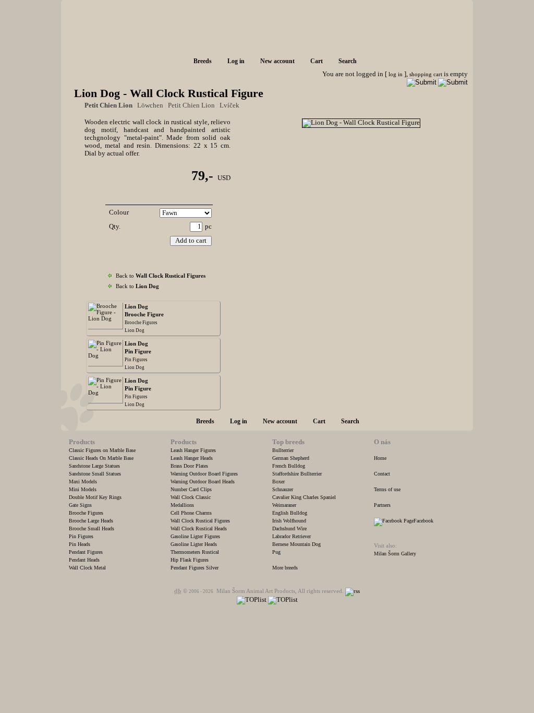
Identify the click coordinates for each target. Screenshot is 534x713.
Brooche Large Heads (91, 521)
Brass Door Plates (189, 466)
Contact (382, 474)
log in (396, 74)
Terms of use (387, 489)
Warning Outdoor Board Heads (203, 481)
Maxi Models (83, 481)
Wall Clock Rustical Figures (200, 521)
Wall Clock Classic (191, 497)
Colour (119, 212)
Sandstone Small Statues (95, 474)
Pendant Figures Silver (195, 568)
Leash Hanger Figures (193, 450)
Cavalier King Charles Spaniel (304, 497)
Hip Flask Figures (190, 560)
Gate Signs (80, 505)
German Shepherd (290, 458)
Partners (382, 505)
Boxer (278, 481)
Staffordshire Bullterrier (297, 474)
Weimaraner (284, 505)
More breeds (285, 568)
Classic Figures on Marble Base (102, 450)
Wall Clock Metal (87, 568)
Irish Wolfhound (289, 521)
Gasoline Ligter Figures (195, 536)
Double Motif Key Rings (95, 497)
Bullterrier (283, 450)
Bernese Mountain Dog (296, 544)
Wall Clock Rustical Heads (199, 528)
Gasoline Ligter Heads (194, 544)
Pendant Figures (86, 552)
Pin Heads (79, 544)
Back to (160, 275)
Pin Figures (136, 359)
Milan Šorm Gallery (395, 553)
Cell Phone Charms (191, 513)
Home (380, 458)
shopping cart (425, 74)
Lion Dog (134, 330)
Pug (276, 552)
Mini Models (82, 489)
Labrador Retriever (291, 536)
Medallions (182, 505)
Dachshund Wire (289, 528)
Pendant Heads (84, 560)
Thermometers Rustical (195, 552)
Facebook (423, 521)
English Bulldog (289, 513)
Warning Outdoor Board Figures (204, 474)
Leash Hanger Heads (192, 458)
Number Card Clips (191, 489)
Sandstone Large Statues (94, 466)
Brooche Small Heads (91, 528)
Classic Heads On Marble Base (101, 458)
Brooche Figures (141, 322)
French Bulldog (288, 466)
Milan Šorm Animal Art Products (255, 591)
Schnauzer (282, 489)
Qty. (114, 226)
